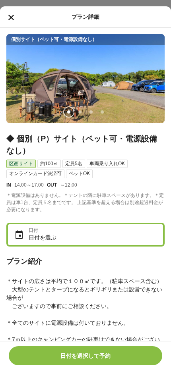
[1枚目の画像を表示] (69, 112)
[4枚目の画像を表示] (102, 112)
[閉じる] (11, 17)
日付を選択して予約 (85, 356)
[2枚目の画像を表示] (80, 112)
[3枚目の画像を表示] (91, 112)
